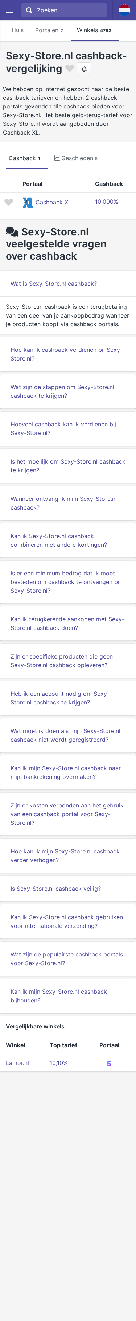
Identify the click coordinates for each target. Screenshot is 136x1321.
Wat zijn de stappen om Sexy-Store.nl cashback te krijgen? (62, 391)
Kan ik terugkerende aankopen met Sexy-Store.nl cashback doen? (67, 623)
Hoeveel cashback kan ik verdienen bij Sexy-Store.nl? (63, 428)
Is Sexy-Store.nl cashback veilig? (56, 888)
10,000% (106, 201)
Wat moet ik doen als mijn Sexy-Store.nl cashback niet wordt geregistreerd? (65, 735)
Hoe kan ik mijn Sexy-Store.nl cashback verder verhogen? (65, 856)
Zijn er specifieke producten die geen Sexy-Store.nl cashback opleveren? (62, 661)
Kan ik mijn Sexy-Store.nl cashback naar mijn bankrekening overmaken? (66, 772)
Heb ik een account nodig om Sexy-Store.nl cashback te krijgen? (60, 698)
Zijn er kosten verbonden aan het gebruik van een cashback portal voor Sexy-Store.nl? (67, 814)
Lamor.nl (17, 1062)
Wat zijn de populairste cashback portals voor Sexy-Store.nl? (67, 959)
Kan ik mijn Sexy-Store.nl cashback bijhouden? (59, 996)
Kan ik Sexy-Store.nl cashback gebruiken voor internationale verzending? (67, 921)
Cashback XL (53, 202)
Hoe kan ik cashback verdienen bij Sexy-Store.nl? (67, 354)
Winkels (94, 30)
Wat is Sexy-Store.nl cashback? (54, 283)
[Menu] (9, 10)
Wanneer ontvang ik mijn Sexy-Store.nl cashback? (64, 503)
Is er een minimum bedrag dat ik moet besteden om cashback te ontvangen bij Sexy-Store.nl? (66, 582)
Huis (18, 30)
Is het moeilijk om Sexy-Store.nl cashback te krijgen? (68, 466)
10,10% (59, 1062)
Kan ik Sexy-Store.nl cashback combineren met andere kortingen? (59, 540)
